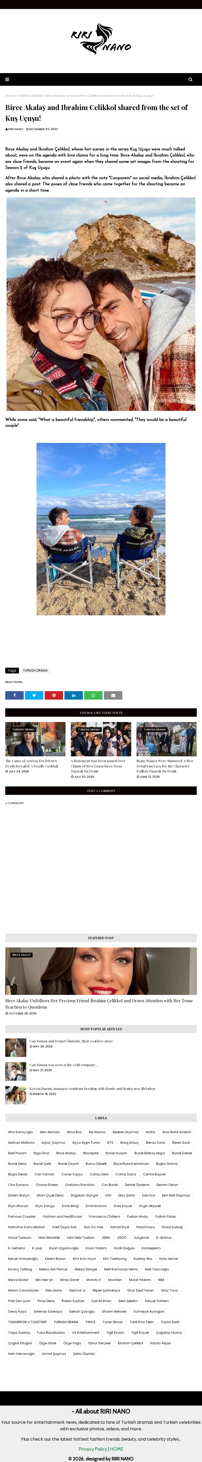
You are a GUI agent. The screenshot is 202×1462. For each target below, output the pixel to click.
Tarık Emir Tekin (142, 1322)
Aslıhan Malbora (21, 1142)
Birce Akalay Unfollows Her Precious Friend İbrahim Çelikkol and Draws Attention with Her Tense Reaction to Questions (99, 1004)
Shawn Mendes (114, 1311)
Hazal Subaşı (172, 1227)
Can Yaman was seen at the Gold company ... (63, 1064)
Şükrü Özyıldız (84, 1353)
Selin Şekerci (128, 1301)
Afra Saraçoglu (20, 1132)
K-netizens (16, 1248)
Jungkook (141, 1237)
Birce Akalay (66, 1153)
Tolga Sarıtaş (19, 1332)
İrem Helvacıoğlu (21, 1353)
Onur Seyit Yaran (140, 1290)
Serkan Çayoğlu (82, 1311)
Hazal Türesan (19, 1237)
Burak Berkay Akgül (149, 1153)
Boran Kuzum (116, 1153)
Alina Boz (74, 1132)
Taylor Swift (170, 1322)
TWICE (90, 1322)
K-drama (163, 1237)
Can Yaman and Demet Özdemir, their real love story (71, 1041)
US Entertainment (85, 1332)
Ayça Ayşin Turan (86, 1142)
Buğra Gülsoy (167, 1163)
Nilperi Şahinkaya (106, 1290)
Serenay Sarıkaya (48, 1311)
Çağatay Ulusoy (169, 1332)
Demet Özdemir (137, 1185)
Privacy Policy (93, 1449)
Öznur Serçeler (99, 1343)
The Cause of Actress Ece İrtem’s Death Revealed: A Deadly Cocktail (31, 763)
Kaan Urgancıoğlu (64, 1248)
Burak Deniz (17, 1163)
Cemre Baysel (154, 1174)
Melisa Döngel (86, 1269)
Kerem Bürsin (55, 1258)
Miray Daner (69, 1280)
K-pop (37, 1248)
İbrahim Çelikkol (130, 1343)
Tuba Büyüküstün (51, 1332)
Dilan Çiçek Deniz (50, 1195)
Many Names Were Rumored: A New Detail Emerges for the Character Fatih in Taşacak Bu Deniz (165, 765)
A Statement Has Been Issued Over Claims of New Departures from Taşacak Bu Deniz (98, 765)
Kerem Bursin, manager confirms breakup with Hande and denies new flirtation (92, 1088)
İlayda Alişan (160, 1343)
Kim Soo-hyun (84, 1258)
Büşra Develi (17, 1174)
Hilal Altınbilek (49, 1237)
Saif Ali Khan (101, 1301)
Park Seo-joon (19, 1301)
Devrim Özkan (167, 1185)
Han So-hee (93, 1227)
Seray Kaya (17, 1311)
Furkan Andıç (137, 1216)
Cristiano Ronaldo (79, 1185)
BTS (110, 1142)
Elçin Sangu (45, 1206)
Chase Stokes (47, 1185)
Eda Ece (148, 1195)
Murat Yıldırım (140, 1280)
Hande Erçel (119, 1227)
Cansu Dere (99, 1174)
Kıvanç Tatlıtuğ (20, 1269)
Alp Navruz (97, 1132)
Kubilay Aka (143, 1258)
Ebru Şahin (126, 1195)
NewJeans (54, 1290)
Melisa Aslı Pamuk (53, 1269)
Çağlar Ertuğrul (20, 1343)
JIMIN (106, 1237)
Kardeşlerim (151, 1248)
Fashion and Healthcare (62, 1216)
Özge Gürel (47, 1343)
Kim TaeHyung (115, 1258)
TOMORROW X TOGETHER (27, 1322)
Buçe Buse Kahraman (131, 1163)
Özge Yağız (72, 1343)
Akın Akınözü (50, 1132)
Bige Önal (41, 1153)
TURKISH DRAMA (30, 96)
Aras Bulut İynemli (176, 1132)
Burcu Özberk (96, 1163)
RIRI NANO (15, 129)
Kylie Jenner (168, 1258)
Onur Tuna (169, 1290)
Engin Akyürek (150, 1206)
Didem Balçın (19, 1195)
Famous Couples (22, 1216)
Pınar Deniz (46, 1301)
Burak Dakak (182, 1153)
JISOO (121, 1237)
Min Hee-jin (44, 1280)
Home (10, 96)
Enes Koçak (123, 1206)
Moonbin (115, 1280)
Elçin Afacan (18, 1206)
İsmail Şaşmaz (54, 1353)
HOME (116, 1449)
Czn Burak (110, 1185)
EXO (108, 1195)
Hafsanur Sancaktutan (26, 1227)
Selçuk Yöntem (157, 1301)
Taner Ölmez (113, 1322)
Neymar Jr (77, 1290)
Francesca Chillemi (104, 1216)
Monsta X (93, 1280)
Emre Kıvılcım (96, 1206)
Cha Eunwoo (18, 1185)
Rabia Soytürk (73, 1301)
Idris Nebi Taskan (80, 1237)
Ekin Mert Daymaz (176, 1195)
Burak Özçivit (68, 1163)
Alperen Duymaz (126, 1132)
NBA (161, 1280)
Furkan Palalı (165, 1216)
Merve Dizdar (18, 1280)
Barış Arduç (129, 1142)
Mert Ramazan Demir (121, 1269)
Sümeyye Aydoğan (149, 1311)
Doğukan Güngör (84, 1195)
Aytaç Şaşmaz (53, 1142)
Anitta (150, 1132)
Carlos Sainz (125, 1174)
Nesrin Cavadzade (23, 1290)
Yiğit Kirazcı (115, 1332)
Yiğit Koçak (140, 1332)
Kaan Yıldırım (96, 1248)
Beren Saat (181, 1142)
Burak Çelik (42, 1163)
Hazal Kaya (145, 1227)
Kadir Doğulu (124, 1248)
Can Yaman (44, 1174)
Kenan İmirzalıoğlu (23, 1258)
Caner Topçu (72, 1174)
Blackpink (91, 1153)
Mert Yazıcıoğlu (157, 1269)
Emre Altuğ (70, 1206)
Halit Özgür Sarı (64, 1227)
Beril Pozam (17, 1153)
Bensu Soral (155, 1142)
